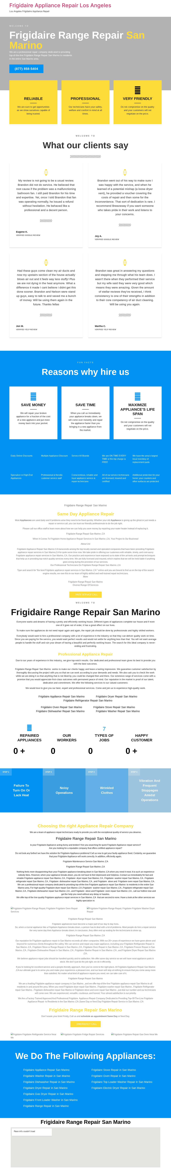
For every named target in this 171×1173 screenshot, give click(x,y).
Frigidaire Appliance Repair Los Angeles (60, 5)
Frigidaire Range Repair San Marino (85, 612)
